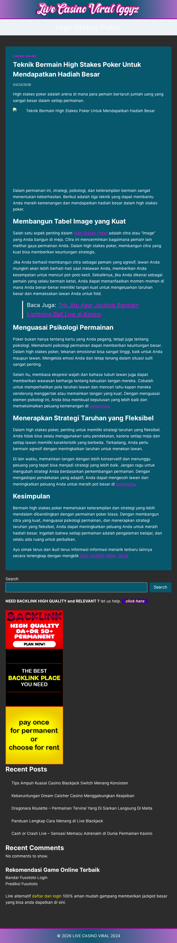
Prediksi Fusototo (22, 884)
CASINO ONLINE (24, 56)
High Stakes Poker (91, 233)
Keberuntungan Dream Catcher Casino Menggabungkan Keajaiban (73, 795)
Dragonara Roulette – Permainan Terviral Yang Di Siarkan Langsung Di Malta (82, 808)
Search (12, 579)
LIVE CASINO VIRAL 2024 (103, 555)
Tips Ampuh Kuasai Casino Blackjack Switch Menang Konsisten (70, 783)
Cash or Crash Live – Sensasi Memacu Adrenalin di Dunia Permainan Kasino (82, 833)
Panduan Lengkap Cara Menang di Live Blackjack (57, 821)
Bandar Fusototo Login (26, 877)
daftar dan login (47, 896)
